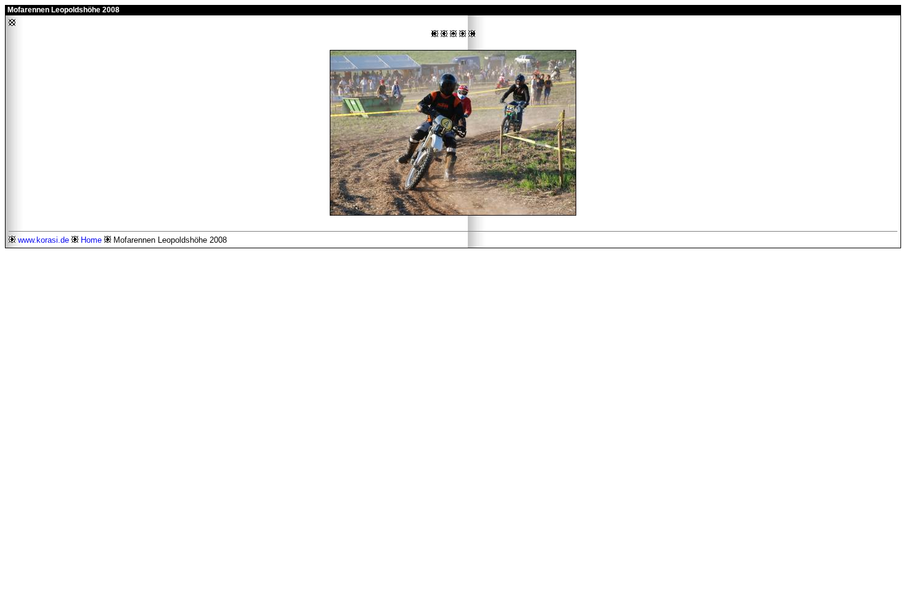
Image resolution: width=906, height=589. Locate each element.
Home (91, 240)
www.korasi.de (43, 240)
